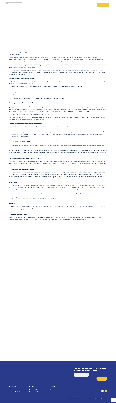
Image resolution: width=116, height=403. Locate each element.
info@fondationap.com (88, 57)
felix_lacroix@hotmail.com (36, 219)
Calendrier (65, 5)
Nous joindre (74, 5)
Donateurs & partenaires (54, 5)
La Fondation (42, 5)
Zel (106, 398)
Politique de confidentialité (74, 398)
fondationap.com (78, 59)
